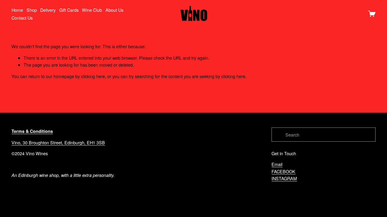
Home (17, 10)
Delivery (48, 10)
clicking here (93, 76)
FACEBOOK (283, 171)
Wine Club (92, 10)
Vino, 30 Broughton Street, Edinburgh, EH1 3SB (58, 142)
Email (277, 164)
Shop (32, 10)
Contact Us (22, 17)
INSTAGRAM (284, 178)
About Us (114, 10)
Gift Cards (69, 10)
